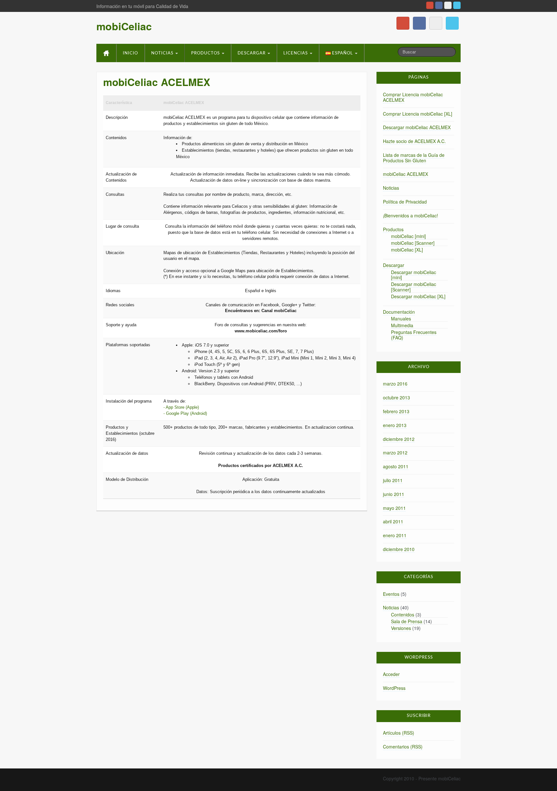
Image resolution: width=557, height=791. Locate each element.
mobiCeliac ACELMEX (405, 174)
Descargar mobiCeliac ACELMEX (417, 127)
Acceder (391, 674)
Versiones (401, 628)
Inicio (130, 53)
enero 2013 (394, 425)
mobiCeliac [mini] (408, 236)
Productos (206, 53)
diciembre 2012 (399, 439)
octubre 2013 (396, 397)
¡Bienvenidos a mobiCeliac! (410, 215)
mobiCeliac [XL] (407, 249)
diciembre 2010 (399, 549)
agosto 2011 (395, 466)
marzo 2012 (395, 452)
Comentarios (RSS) (403, 746)
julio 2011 (393, 480)
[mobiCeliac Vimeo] (448, 5)
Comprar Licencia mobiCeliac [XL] (417, 113)
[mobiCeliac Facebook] (439, 5)
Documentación (399, 312)
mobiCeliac (124, 26)
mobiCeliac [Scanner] (413, 243)
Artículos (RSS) (398, 732)
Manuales (401, 318)
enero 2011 (394, 535)
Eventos (391, 594)
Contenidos (402, 614)
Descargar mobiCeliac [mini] (413, 275)
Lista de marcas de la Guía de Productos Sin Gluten (414, 158)
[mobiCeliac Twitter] (457, 5)
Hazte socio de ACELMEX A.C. (414, 141)
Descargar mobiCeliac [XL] (418, 296)
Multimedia (402, 325)
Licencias (296, 53)
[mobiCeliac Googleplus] (430, 5)
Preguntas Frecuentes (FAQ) (413, 335)
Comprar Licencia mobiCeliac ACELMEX (413, 97)
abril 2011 (393, 521)
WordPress (394, 688)
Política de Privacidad (405, 201)
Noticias (163, 53)
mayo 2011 (394, 508)
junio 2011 (393, 494)
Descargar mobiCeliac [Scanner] (413, 287)
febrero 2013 (396, 411)
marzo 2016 (395, 383)
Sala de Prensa (406, 621)
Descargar (252, 53)
